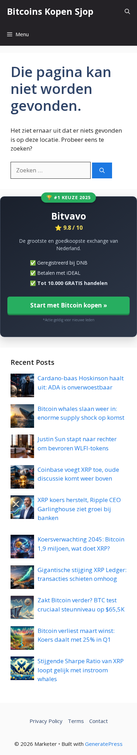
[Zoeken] (102, 170)
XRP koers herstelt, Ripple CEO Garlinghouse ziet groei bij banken (79, 509)
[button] (127, 11)
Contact (98, 720)
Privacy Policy (46, 720)
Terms (76, 720)
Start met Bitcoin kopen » (68, 305)
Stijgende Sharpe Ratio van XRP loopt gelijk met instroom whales (81, 670)
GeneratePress (104, 743)
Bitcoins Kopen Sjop (50, 11)
